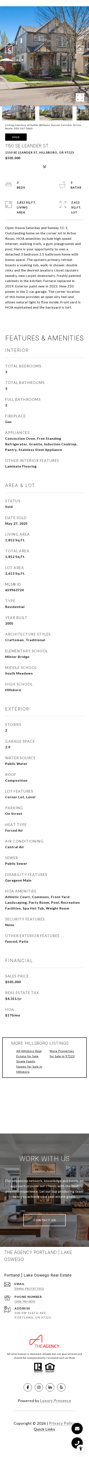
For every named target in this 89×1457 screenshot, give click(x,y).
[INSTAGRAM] (39, 1387)
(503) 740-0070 (24, 1301)
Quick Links (44, 1429)
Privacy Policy (62, 1423)
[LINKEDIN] (50, 1387)
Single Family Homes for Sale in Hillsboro (29, 1066)
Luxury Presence (55, 1400)
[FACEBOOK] (28, 1387)
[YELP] (61, 1387)
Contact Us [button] (44, 1220)
